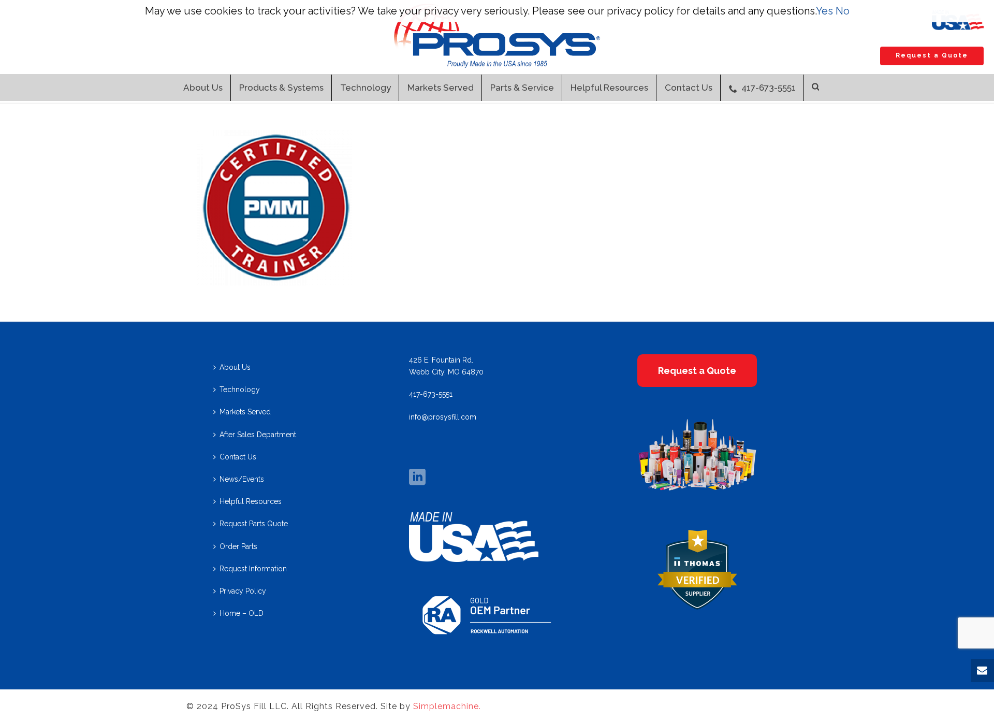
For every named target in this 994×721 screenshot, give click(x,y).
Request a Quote (932, 55)
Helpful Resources (609, 87)
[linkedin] (417, 477)
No (843, 11)
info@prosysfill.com (442, 417)
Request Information (253, 569)
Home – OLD (242, 613)
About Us (203, 87)
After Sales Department (258, 434)
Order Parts (238, 546)
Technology (365, 87)
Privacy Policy (243, 591)
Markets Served (440, 87)
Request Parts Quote (254, 524)
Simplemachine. (447, 706)
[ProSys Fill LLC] (497, 36)
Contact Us (688, 87)
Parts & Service (522, 87)
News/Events (242, 479)
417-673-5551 (768, 87)
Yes (824, 11)
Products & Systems (281, 87)
